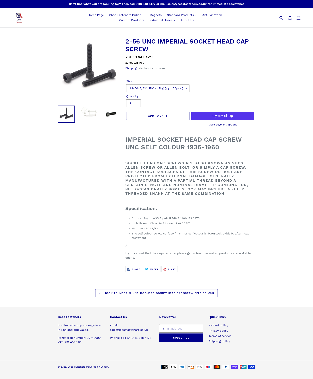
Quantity (132, 96)
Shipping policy (219, 341)
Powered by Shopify (97, 366)
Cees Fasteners (76, 366)
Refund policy (218, 325)
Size (129, 81)
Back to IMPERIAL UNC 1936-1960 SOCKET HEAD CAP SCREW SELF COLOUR (159, 293)
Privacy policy (218, 330)
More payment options (222, 124)
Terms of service (220, 336)
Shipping (131, 68)
